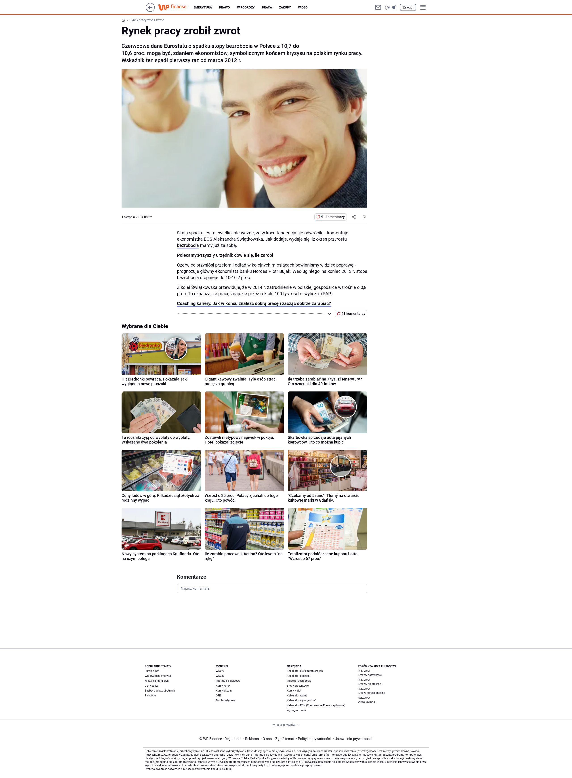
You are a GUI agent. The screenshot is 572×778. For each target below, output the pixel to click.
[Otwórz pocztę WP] (378, 7)
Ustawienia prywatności (352, 739)
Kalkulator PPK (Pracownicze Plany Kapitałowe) (316, 705)
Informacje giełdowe (228, 680)
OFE (218, 695)
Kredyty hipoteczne (369, 683)
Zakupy (285, 7)
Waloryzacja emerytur (158, 675)
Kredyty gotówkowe (370, 675)
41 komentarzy (333, 217)
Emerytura (202, 7)
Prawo (224, 7)
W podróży (246, 7)
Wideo (303, 7)
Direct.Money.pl (367, 701)
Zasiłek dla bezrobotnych (160, 690)
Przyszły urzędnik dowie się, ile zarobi (235, 255)
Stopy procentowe (298, 685)
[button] (390, 7)
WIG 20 (220, 671)
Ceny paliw (151, 685)
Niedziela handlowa (157, 680)
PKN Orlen (151, 695)
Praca (267, 7)
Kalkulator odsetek (298, 675)
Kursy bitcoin (224, 690)
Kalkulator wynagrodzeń (301, 700)
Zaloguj (408, 7)
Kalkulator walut (297, 695)
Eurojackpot (152, 671)
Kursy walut (294, 690)
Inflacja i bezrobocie (299, 680)
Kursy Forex (223, 685)
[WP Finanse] (175, 7)
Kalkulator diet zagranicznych (305, 671)
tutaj (228, 769)
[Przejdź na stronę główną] (150, 10)
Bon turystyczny (225, 700)
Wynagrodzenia (296, 710)
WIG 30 (220, 675)
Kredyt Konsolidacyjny (371, 692)
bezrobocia (188, 245)
